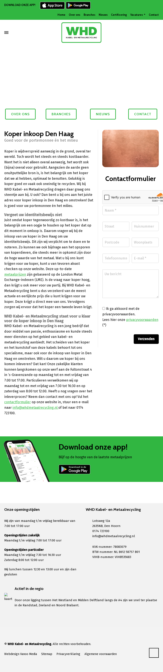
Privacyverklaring (68, 654)
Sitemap (46, 654)
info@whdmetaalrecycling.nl (35, 408)
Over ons (74, 14)
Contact (154, 14)
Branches (89, 14)
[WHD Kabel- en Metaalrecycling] (81, 32)
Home (61, 14)
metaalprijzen (15, 274)
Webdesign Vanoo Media (20, 654)
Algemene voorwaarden (100, 654)
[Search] (156, 32)
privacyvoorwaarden (142, 320)
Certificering (119, 14)
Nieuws (103, 14)
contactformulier (17, 402)
